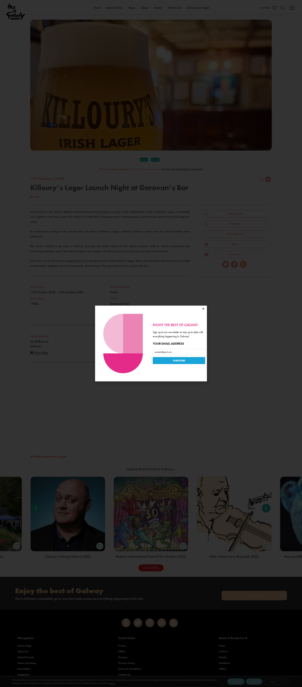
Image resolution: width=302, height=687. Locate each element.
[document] (151, 343)
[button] (203, 308)
